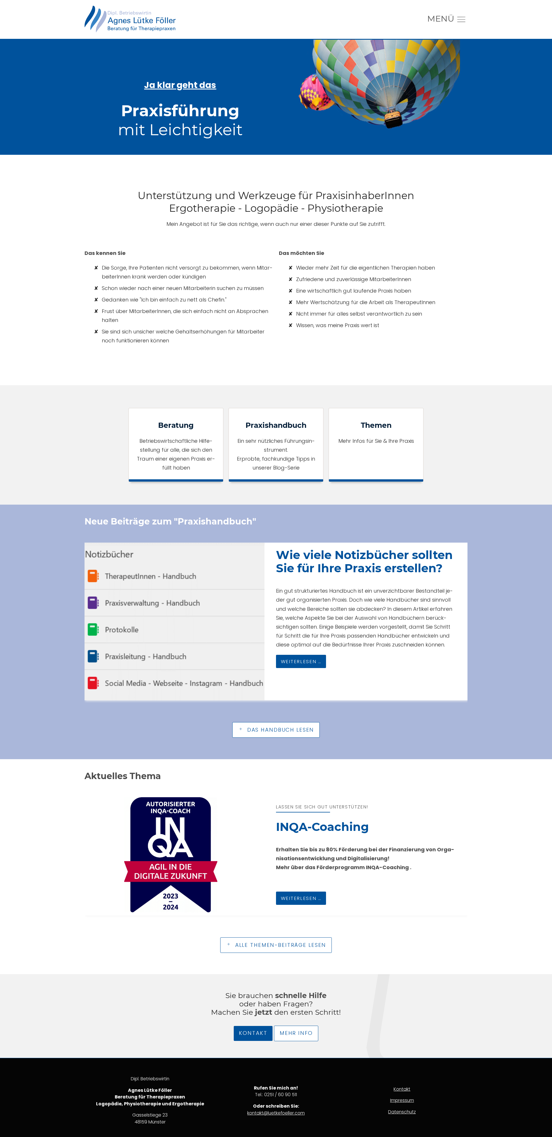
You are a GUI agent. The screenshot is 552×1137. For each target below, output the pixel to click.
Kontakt (253, 1033)
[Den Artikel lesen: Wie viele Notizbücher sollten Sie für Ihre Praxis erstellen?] (174, 621)
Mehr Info (296, 1033)
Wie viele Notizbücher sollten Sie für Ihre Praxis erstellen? (364, 561)
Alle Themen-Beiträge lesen (279, 945)
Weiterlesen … (298, 660)
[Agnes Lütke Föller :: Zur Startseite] (130, 19)
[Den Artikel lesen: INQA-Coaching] (171, 854)
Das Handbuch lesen (279, 730)
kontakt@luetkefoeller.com (276, 1113)
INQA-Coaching (322, 827)
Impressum (402, 1100)
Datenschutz (402, 1112)
